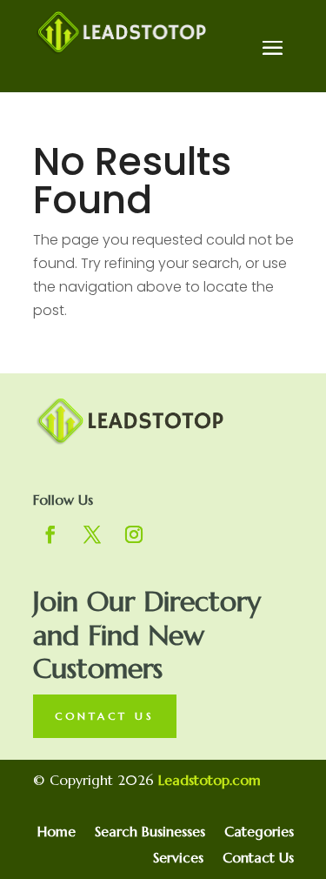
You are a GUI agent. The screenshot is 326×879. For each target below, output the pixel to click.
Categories (259, 832)
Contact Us (105, 715)
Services (178, 858)
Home (56, 832)
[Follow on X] (92, 534)
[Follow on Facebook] (50, 534)
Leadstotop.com (209, 779)
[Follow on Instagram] (133, 534)
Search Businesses (150, 832)
